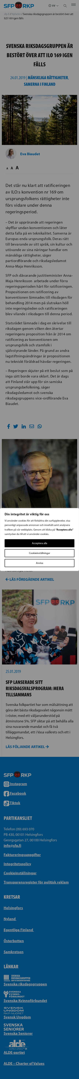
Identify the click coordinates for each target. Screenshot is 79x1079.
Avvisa (39, 563)
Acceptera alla (39, 543)
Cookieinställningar (39, 553)
